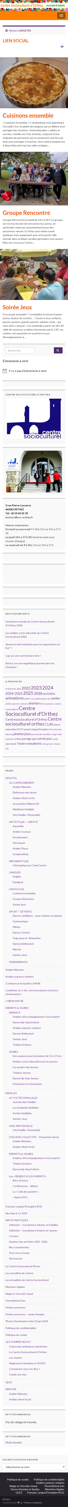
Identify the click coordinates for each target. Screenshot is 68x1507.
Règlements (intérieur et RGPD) (27, 1363)
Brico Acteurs (20, 1180)
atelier (55, 698)
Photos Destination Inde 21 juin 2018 (26, 1321)
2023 (36, 688)
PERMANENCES (18, 961)
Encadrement (20, 837)
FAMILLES (11, 1093)
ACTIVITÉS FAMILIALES (23, 1097)
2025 (28, 693)
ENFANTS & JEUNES (17, 1007)
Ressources (15, 1258)
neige (54, 734)
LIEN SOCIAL (16, 889)
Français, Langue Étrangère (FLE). (45, 1492)
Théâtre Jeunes (22, 1072)
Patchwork (19, 842)
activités (49, 693)
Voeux (57, 744)
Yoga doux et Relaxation (27, 938)
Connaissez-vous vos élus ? (24, 1368)
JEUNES (13, 1051)
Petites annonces (15, 1307)
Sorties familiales (22, 1113)
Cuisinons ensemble (28, 115)
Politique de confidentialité (20, 1328)
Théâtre (22, 743)
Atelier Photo (20, 848)
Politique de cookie (16, 1334)
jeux (27, 734)
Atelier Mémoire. (14, 969)
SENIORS (10, 1389)
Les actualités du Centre (19, 1273)
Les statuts (15, 1357)
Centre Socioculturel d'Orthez (31, 711)
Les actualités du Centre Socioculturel (27, 1279)
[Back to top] (59, 1498)
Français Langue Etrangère (35, 729)
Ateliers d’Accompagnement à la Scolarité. (36, 1158)
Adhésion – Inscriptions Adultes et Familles (33, 1224)
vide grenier (48, 744)
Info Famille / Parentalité (26, 814)
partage (26, 738)
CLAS (49, 724)
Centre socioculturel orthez (33, 721)
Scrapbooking (20, 854)
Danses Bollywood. (23, 943)
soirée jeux (44, 738)
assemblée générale (41, 698)
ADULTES (25, 30)
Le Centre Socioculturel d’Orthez (28, 1352)
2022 (26, 688)
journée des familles (41, 734)
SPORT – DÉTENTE (20, 911)
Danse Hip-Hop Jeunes (26, 1078)
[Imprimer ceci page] (62, 46)
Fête (51, 729)
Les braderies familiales (26, 1107)
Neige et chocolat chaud (20, 1293)
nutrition (9, 739)
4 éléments (10, 689)
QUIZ (8, 1382)
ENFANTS (14, 1012)
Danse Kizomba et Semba (25, 1489)
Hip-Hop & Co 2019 (16, 1213)
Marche (17, 949)
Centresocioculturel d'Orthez (26, 719)
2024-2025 (14, 693)
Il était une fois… (18, 1374)
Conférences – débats (25, 1186)
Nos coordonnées (19, 1247)
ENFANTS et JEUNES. (21, 1153)
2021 (19, 689)
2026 (38, 693)
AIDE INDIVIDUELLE (21, 1125)
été (7, 748)
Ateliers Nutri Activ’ (24, 798)
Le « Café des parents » (26, 1191)
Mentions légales (15, 1286)
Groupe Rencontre (26, 212)
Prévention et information (27, 1083)
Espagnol (18, 882)
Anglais (17, 876)
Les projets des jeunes (25, 1067)
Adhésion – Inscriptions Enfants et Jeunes (33, 1230)
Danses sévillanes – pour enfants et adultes (37, 915)
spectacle (10, 743)
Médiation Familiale (23, 809)
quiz (34, 738)
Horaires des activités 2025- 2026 (28, 1241)
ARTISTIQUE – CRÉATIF (23, 821)
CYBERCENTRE (14, 1000)
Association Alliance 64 (26, 803)
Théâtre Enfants (22, 1044)
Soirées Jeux (20, 954)
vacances (34, 743)
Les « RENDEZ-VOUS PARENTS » (28, 1176)
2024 (47, 688)
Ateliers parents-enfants (19, 976)
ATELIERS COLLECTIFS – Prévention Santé (34, 1137)
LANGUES (15, 872)
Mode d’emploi (13, 1442)
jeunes (19, 734)
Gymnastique (20, 921)
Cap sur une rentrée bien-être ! (23, 655)
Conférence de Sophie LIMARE (23, 983)
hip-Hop (57, 729)
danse (57, 724)
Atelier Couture (22, 831)
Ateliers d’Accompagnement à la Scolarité (36, 1016)
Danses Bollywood (23, 1033)
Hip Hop (9, 734)
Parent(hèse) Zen (15, 1300)
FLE (19, 729)
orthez (17, 738)
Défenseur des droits (25, 792)
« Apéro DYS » (20, 1197)
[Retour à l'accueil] (34, 5)
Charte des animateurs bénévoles (28, 1346)
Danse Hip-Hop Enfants (26, 1022)
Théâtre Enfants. (22, 1163)
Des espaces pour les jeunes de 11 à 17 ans (37, 1055)
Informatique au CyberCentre (29, 865)
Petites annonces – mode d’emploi (24, 1314)
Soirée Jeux (17, 307)
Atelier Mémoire (22, 786)
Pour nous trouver (19, 1252)
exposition (11, 729)
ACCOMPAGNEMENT (22, 782)
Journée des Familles (24, 1102)
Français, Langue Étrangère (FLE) (23, 1206)
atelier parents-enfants (16, 704)
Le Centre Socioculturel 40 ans (22, 1266)
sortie (55, 739)
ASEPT (27, 698)
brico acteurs (47, 703)
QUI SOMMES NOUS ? (18, 1341)
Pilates (16, 926)
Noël (59, 734)
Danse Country (21, 932)
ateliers (34, 703)
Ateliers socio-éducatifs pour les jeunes (35, 1061)
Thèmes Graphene (33, 1502)
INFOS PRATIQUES (16, 1220)
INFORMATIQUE (19, 861)
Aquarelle (18, 826)
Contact (13, 1236)
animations (14, 698)
